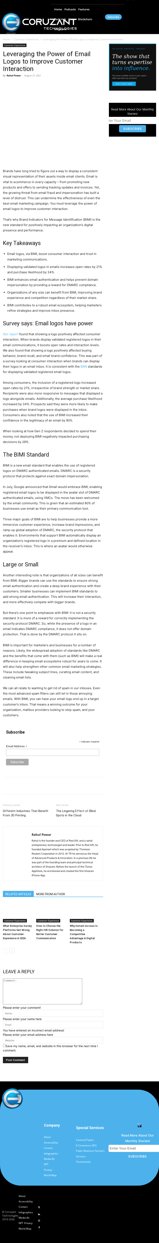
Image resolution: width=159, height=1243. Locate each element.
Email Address (16, 746)
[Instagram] (39, 1221)
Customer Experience (26, 39)
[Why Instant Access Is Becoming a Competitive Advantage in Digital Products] (84, 913)
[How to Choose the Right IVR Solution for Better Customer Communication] (50, 913)
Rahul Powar (14, 75)
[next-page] (12, 950)
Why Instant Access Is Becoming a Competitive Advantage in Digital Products (84, 934)
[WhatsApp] (61, 85)
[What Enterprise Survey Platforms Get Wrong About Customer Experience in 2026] (17, 913)
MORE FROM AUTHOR (50, 894)
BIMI (84, 366)
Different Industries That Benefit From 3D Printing (25, 813)
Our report (10, 334)
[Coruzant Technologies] (39, 23)
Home (6, 39)
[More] (70, 85)
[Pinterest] (51, 85)
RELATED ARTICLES (18, 894)
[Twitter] (39, 1207)
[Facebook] (32, 85)
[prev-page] (5, 950)
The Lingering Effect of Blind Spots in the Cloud (76, 813)
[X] (41, 85)
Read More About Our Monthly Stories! (132, 111)
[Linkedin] (39, 1214)
